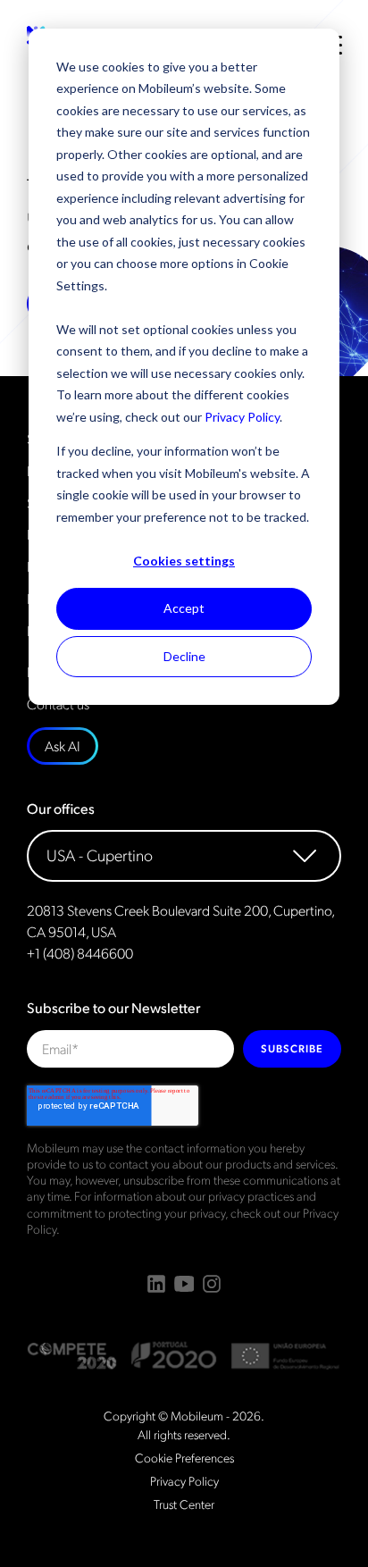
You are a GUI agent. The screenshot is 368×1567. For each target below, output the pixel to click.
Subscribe (292, 1048)
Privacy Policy (242, 416)
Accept (184, 608)
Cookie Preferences (184, 1457)
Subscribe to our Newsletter (113, 1008)
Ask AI (62, 745)
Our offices (61, 808)
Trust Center (184, 1504)
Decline (184, 656)
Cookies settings (184, 560)
